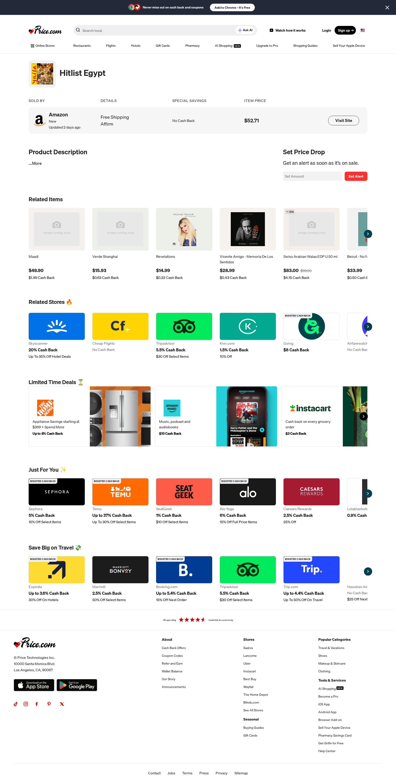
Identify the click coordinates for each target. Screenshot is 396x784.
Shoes (322, 655)
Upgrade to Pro (267, 45)
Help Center (327, 751)
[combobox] (165, 30)
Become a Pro (328, 696)
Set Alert (356, 176)
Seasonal (251, 719)
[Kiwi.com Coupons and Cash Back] (248, 336)
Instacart (249, 671)
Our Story (168, 679)
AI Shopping (224, 45)
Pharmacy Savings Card (335, 735)
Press (204, 773)
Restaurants (82, 45)
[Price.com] (35, 653)
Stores (248, 639)
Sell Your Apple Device (349, 45)
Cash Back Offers (174, 647)
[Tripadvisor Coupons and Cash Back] (184, 336)
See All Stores (253, 710)
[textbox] (363, 30)
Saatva (248, 647)
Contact (154, 773)
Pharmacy (192, 45)
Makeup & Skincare (332, 663)
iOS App (324, 704)
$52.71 (251, 120)
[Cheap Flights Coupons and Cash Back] (120, 336)
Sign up (344, 30)
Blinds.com (251, 702)
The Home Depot (255, 694)
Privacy (222, 773)
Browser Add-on (330, 719)
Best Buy (249, 679)
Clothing (324, 671)
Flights (111, 45)
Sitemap (241, 773)
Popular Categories (334, 639)
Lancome (250, 655)
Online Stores (45, 45)
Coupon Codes (172, 655)
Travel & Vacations (331, 647)
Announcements (174, 686)
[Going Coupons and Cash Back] (311, 336)
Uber (246, 663)
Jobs (171, 773)
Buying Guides (253, 727)
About (167, 639)
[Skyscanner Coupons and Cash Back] (57, 336)
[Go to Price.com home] (45, 30)
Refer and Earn (172, 663)
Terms (187, 773)
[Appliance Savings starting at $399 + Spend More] (90, 416)
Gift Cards (163, 45)
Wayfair (248, 686)
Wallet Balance (172, 671)
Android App (327, 712)
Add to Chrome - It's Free (232, 7)
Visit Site (343, 120)
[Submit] (78, 31)
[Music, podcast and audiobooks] (216, 416)
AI (248, 30)
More (37, 163)
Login (326, 30)
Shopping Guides (305, 45)
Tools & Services (332, 680)
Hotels (135, 45)
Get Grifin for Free (331, 743)
